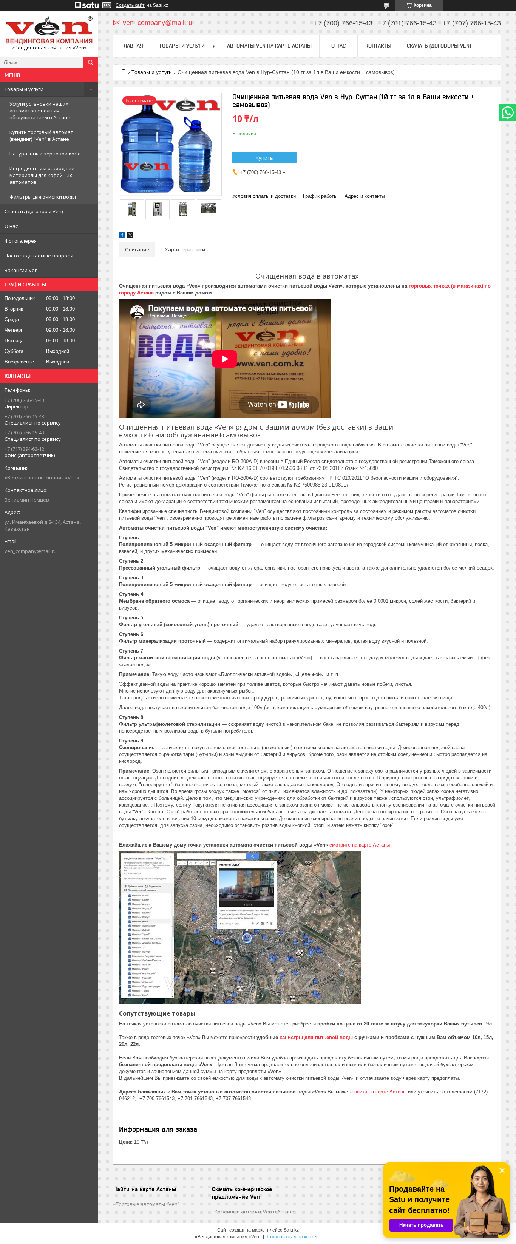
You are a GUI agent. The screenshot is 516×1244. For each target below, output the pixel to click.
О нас (11, 226)
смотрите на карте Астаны (359, 845)
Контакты (378, 46)
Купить (264, 157)
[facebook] (122, 236)
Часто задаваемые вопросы (39, 255)
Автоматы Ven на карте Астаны (269, 46)
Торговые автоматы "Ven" (148, 1204)
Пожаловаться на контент (293, 1236)
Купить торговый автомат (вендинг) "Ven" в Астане (41, 135)
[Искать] (90, 62)
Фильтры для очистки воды (42, 196)
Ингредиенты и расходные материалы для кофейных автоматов (41, 175)
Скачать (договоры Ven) (34, 211)
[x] (130, 236)
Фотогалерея (21, 240)
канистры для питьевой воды (316, 1037)
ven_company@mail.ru (31, 551)
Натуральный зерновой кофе (45, 153)
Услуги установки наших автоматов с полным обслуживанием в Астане (39, 110)
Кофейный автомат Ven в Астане (254, 1211)
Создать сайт (130, 5)
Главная (132, 46)
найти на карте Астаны (380, 1092)
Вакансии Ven (21, 270)
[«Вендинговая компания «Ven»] (49, 30)
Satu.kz (291, 1230)
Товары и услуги (24, 89)
